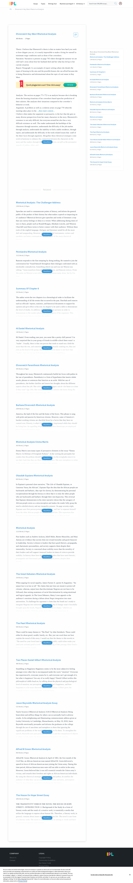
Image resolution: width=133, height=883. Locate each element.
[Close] (130, 875)
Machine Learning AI (66, 4)
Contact (12, 860)
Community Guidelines (47, 860)
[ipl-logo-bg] (14, 3)
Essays (35, 4)
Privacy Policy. (23, 881)
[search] (116, 4)
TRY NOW (70, 85)
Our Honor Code (45, 863)
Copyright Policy (45, 858)
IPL (11, 9)
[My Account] (121, 3)
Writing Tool (52, 4)
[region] (66, 875)
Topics (43, 4)
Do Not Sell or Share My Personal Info (102, 875)
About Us (13, 858)
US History (79, 4)
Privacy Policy (44, 866)
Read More (47, 234)
